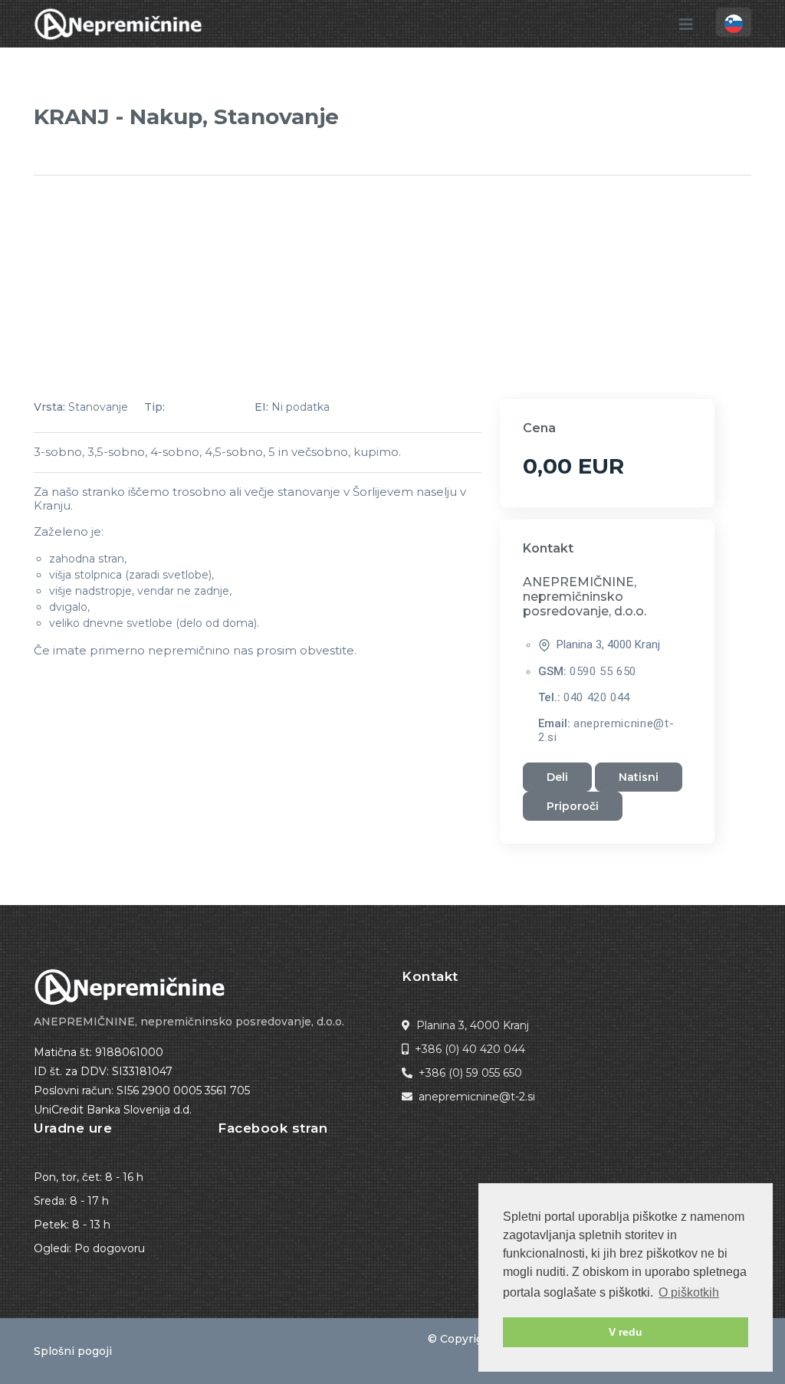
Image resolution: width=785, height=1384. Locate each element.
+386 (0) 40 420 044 (470, 1049)
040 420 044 (596, 697)
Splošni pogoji (73, 1351)
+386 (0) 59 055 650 (470, 1073)
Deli (557, 777)
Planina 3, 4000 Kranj (472, 1025)
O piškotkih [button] (689, 1292)
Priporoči (573, 806)
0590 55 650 (603, 671)
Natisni (639, 777)
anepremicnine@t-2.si (477, 1097)
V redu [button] (625, 1332)
